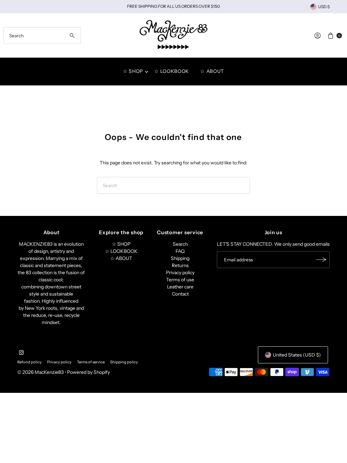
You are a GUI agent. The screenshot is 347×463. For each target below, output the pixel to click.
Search (180, 244)
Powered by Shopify (88, 372)
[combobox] (42, 35)
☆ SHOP (133, 71)
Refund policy (29, 362)
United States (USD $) (297, 355)
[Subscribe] (321, 259)
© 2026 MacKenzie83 (40, 372)
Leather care (180, 287)
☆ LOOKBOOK (171, 71)
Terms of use (180, 280)
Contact (180, 294)
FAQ (180, 251)
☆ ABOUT (212, 71)
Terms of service (91, 362)
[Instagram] (21, 353)
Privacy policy (180, 272)
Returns (180, 265)
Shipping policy (124, 362)
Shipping (180, 258)
